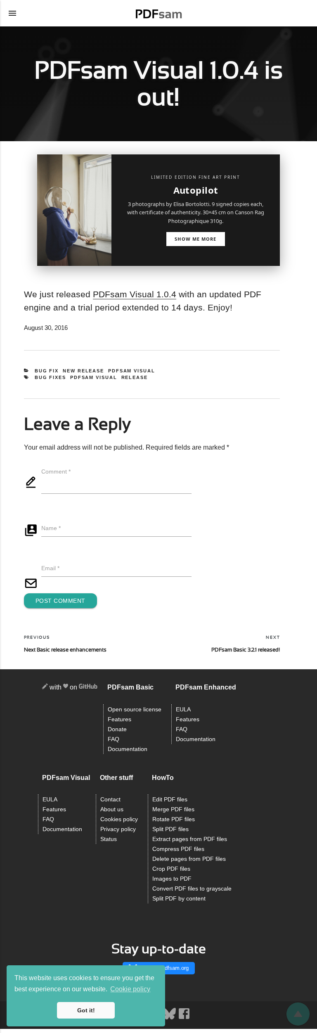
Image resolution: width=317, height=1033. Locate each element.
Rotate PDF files (173, 819)
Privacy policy (118, 829)
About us (111, 809)
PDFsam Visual (131, 370)
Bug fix (47, 370)
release (134, 377)
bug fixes (50, 377)
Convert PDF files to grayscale (192, 889)
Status (108, 839)
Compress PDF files (178, 849)
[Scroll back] (298, 1014)
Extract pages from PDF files (189, 839)
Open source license (134, 709)
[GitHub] (88, 688)
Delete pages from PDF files (189, 859)
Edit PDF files (169, 799)
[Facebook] (184, 1018)
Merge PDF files (173, 809)
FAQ (113, 739)
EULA (183, 709)
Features (119, 719)
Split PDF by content (179, 899)
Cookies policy (119, 819)
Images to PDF (172, 879)
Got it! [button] (86, 1010)
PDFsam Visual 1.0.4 (134, 294)
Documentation (127, 749)
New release (83, 370)
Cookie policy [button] (130, 989)
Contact (110, 799)
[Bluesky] (170, 1018)
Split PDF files (170, 829)
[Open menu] (12, 13)
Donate (117, 729)
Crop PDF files (171, 869)
